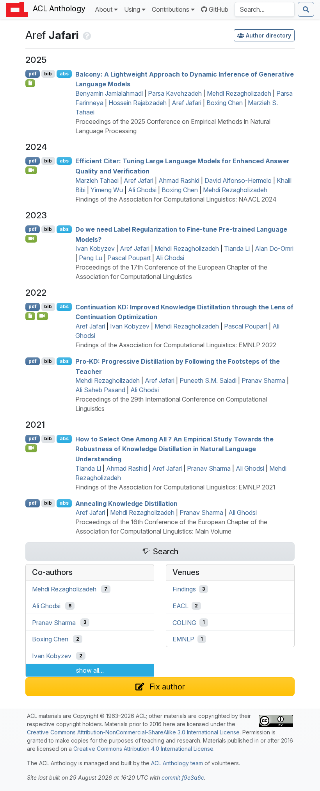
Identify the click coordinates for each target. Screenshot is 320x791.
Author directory (268, 35)
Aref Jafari (186, 103)
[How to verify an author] (86, 35)
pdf (32, 74)
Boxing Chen (224, 103)
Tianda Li (237, 248)
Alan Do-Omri (274, 248)
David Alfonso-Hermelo (238, 180)
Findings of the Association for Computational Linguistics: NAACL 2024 (176, 199)
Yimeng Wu (107, 190)
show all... (90, 670)
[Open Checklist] (30, 83)
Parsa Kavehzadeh (175, 93)
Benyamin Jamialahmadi (109, 93)
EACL (180, 606)
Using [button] (132, 9)
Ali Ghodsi (142, 190)
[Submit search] (306, 9)
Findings (184, 589)
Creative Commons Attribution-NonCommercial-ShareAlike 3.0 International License (133, 732)
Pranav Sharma (263, 380)
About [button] (103, 9)
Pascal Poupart (129, 258)
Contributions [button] (170, 9)
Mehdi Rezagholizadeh (239, 93)
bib (48, 74)
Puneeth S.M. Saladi (208, 380)
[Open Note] (30, 316)
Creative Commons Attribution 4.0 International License (143, 748)
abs (64, 74)
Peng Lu (90, 258)
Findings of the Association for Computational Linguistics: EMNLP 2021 (175, 487)
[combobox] (265, 9)
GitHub (218, 9)
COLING (184, 622)
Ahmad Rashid (178, 180)
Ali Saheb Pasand (100, 390)
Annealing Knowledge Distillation (126, 503)
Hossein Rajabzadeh (137, 103)
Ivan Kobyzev (95, 248)
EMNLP (183, 639)
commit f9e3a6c (183, 777)
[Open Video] (31, 170)
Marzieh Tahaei (97, 180)
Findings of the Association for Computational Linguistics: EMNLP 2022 (175, 345)
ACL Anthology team (177, 763)
